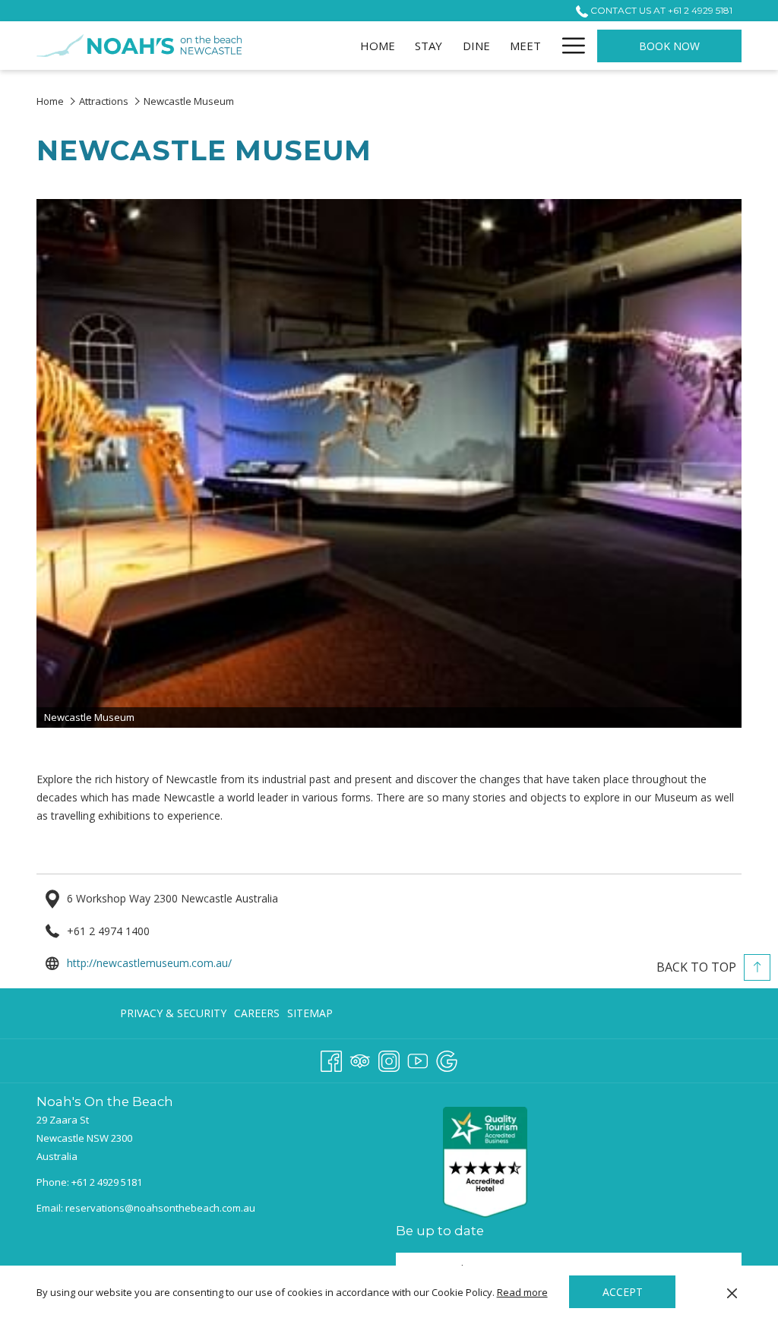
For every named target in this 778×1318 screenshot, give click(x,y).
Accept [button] (622, 1292)
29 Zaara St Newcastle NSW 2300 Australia (84, 1138)
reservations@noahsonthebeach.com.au (160, 1208)
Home (51, 101)
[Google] (446, 1059)
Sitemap (310, 1013)
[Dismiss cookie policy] (732, 1292)
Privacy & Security (173, 1013)
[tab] (209, 1234)
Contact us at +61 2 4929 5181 (660, 10)
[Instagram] (389, 1059)
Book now (669, 46)
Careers (257, 1013)
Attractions (103, 101)
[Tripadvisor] (360, 1059)
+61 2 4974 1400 (108, 931)
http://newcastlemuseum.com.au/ (149, 963)
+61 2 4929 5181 (106, 1182)
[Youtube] (418, 1059)
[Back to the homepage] (139, 45)
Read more (522, 1292)
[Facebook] (331, 1059)
